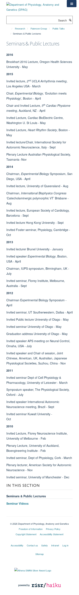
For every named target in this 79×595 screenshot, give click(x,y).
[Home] (10, 28)
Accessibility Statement (51, 534)
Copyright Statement (26, 534)
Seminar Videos (17, 503)
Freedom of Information (31, 529)
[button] (71, 3)
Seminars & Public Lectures (26, 496)
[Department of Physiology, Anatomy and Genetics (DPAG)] (33, 6)
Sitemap (39, 554)
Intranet (55, 545)
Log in (65, 545)
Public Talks (58, 28)
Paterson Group (39, 28)
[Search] (70, 20)
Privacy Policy (53, 529)
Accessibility (17, 545)
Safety (44, 545)
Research (20, 28)
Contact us (32, 545)
